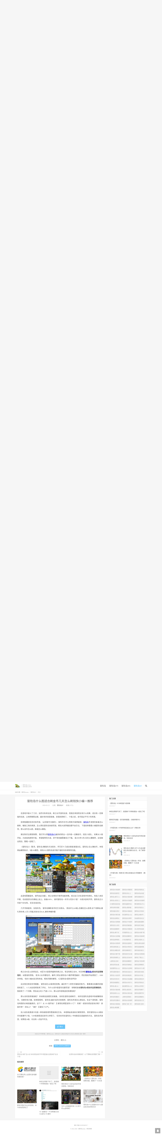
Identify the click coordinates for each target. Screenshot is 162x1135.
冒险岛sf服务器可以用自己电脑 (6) (127, 908)
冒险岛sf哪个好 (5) (114, 933)
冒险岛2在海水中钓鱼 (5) (127, 958)
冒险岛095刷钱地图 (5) (139, 954)
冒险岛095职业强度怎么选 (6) (115, 915)
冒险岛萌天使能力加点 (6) (114, 908)
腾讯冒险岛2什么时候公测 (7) (139, 904)
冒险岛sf (89, 972)
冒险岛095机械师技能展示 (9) (115, 890)
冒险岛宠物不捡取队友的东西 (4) (139, 994)
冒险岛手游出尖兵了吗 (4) (139, 983)
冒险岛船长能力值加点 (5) (139, 951)
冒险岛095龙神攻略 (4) (127, 969)
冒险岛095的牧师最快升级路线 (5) (115, 944)
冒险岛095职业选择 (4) (127, 994)
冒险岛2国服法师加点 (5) (115, 951)
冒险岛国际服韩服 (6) (139, 922)
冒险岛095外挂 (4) (139, 976)
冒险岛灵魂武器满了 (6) (127, 926)
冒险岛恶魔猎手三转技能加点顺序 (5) (114, 929)
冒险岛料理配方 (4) (114, 997)
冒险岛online (17, 786)
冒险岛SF (138, 786)
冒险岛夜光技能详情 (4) (139, 972)
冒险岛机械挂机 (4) (127, 976)
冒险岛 (103, 786)
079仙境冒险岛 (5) (126, 940)
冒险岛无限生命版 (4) (139, 979)
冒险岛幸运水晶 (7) (139, 894)
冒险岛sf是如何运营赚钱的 (62, 1046)
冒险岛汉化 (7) (126, 893)
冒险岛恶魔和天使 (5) (127, 936)
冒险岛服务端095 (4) (115, 972)
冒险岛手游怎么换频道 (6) (139, 908)
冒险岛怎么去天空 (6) (114, 926)
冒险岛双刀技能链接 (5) (139, 926)
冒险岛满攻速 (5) (115, 947)
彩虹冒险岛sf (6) (127, 915)
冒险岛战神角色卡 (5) (114, 940)
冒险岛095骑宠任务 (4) (115, 1004)
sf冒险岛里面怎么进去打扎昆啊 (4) (127, 997)
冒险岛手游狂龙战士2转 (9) (139, 890)
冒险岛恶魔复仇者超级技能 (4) (139, 997)
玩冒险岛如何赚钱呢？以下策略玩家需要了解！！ (86, 1054)
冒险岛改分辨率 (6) (127, 919)
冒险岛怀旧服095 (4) (115, 1001)
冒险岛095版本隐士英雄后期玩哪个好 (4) (115, 990)
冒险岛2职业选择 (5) (139, 944)
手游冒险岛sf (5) (127, 932)
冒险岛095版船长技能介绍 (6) (127, 911)
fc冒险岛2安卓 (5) (114, 961)
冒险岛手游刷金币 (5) (127, 965)
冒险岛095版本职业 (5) (139, 936)
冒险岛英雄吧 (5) (115, 957)
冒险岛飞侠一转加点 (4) (127, 1004)
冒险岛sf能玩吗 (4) (126, 990)
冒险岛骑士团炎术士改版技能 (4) (139, 1004)
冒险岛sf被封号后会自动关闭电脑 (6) (139, 915)
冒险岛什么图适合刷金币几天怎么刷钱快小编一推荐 (60, 801)
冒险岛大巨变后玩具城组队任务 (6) (139, 911)
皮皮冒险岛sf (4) (115, 968)
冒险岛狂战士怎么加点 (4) (139, 1001)
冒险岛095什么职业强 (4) (139, 969)
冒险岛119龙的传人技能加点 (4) (115, 976)
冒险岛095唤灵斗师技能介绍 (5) (127, 947)
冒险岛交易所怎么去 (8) (114, 894)
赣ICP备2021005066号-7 (81, 1125)
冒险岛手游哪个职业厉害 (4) (139, 990)
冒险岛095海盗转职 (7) (127, 901)
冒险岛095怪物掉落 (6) (115, 922)
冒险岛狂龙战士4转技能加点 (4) (127, 972)
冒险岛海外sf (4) (115, 993)
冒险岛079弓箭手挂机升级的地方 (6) (127, 922)
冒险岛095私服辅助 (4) (127, 979)
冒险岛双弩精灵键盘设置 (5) (139, 965)
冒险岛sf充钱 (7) (115, 900)
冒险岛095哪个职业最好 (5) (139, 933)
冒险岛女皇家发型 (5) (127, 944)
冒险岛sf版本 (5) (139, 940)
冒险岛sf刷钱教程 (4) (114, 1008)
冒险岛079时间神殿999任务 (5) (139, 961)
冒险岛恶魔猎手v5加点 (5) (127, 961)
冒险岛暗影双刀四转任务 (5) (127, 951)
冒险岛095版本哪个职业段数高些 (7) (127, 897)
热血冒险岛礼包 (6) (139, 919)
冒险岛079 (113, 786)
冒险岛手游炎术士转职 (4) (114, 979)
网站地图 (89, 1129)
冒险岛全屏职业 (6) (114, 919)
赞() (61, 1027)
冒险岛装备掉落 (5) (139, 947)
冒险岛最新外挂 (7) (127, 904)
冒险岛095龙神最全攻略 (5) (115, 936)
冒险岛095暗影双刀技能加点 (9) (127, 890)
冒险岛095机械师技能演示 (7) (139, 901)
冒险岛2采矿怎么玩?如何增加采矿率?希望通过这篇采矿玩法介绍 (37, 1055)
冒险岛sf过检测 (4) (139, 986)
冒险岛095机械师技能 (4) (127, 1001)
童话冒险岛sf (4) (127, 986)
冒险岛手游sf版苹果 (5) (114, 965)
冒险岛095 (125, 786)
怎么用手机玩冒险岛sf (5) (139, 929)
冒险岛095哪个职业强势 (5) (115, 954)
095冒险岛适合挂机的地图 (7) (115, 904)
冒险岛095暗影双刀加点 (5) (127, 929)
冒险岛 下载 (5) (139, 957)
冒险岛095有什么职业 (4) (127, 983)
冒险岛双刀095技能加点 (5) (127, 954)
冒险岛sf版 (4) (114, 986)
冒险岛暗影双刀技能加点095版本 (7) (139, 897)
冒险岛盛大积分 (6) (114, 911)
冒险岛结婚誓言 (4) (114, 983)
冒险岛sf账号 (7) (115, 897)
